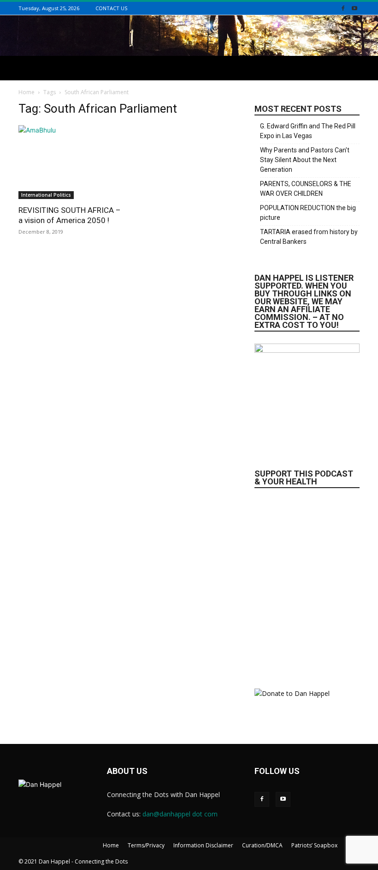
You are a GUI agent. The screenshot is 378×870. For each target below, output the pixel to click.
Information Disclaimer (203, 845)
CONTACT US (111, 8)
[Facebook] (343, 8)
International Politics (46, 195)
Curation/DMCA (262, 845)
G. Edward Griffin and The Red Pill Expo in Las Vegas (307, 130)
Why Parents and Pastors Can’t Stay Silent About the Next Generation (304, 159)
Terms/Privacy (146, 845)
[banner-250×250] (307, 583)
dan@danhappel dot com (180, 814)
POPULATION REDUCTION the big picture (308, 212)
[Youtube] (354, 8)
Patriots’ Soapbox (314, 845)
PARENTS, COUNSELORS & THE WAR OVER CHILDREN (305, 188)
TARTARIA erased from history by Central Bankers (309, 236)
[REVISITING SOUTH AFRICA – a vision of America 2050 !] (71, 162)
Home (26, 92)
